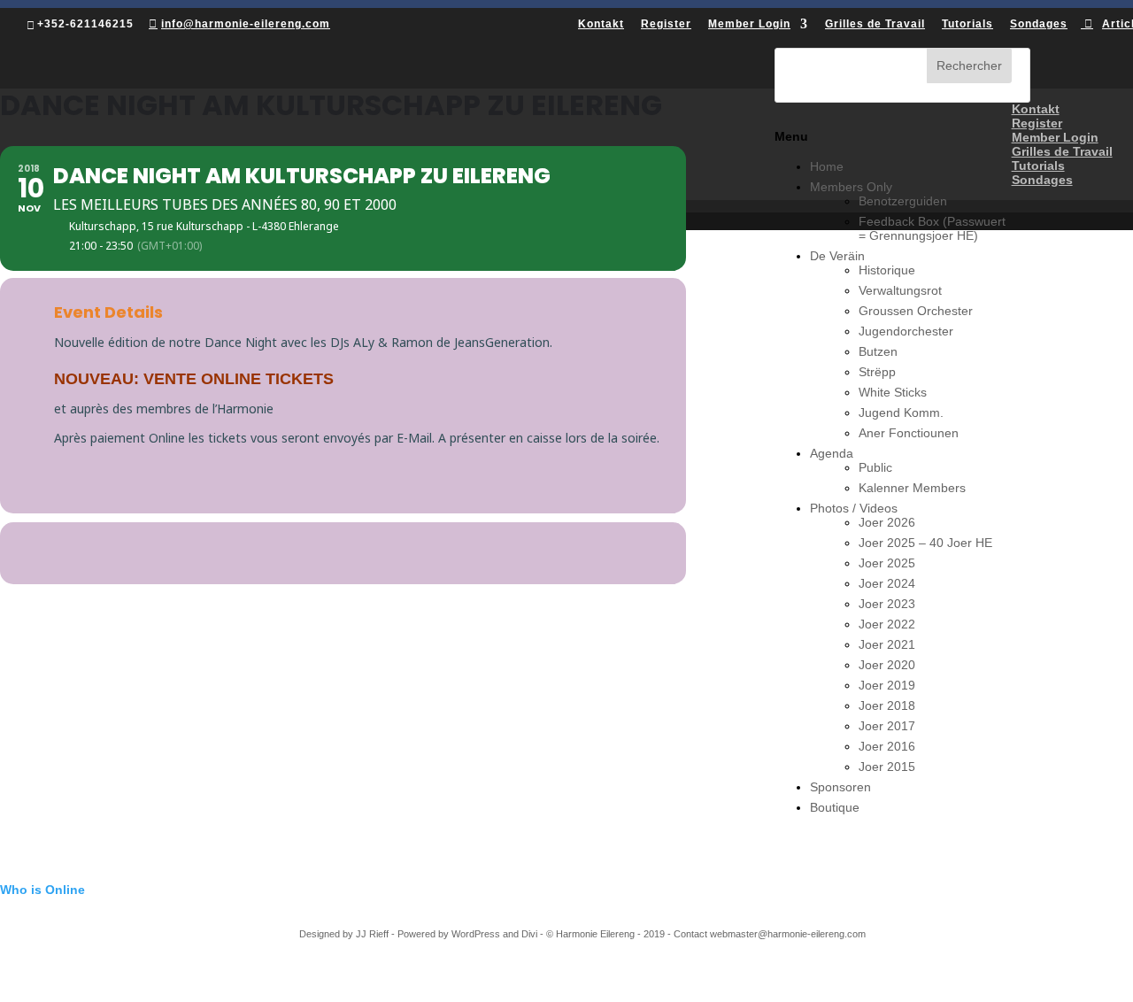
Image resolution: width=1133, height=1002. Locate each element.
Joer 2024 (887, 583)
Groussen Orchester (916, 311)
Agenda (831, 453)
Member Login (1055, 137)
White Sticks (893, 392)
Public (875, 467)
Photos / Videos (854, 508)
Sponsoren (840, 787)
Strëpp (877, 372)
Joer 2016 (887, 746)
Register (1037, 123)
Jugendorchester (906, 331)
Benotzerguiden (903, 201)
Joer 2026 (887, 522)
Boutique (834, 807)
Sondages (1042, 180)
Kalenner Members (912, 488)
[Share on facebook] (321, 553)
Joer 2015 (887, 766)
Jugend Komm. (901, 412)
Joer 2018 (887, 705)
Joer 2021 (887, 644)
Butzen (878, 351)
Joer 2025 (887, 563)
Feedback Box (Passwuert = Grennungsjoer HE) (932, 228)
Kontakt (1036, 109)
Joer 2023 (887, 604)
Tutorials (1038, 165)
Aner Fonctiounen (909, 433)
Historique (887, 270)
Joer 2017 (887, 726)
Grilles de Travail (1062, 151)
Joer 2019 (887, 685)
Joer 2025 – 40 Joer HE (925, 543)
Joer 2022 (887, 624)
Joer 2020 (887, 665)
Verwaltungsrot (900, 290)
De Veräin (837, 256)
